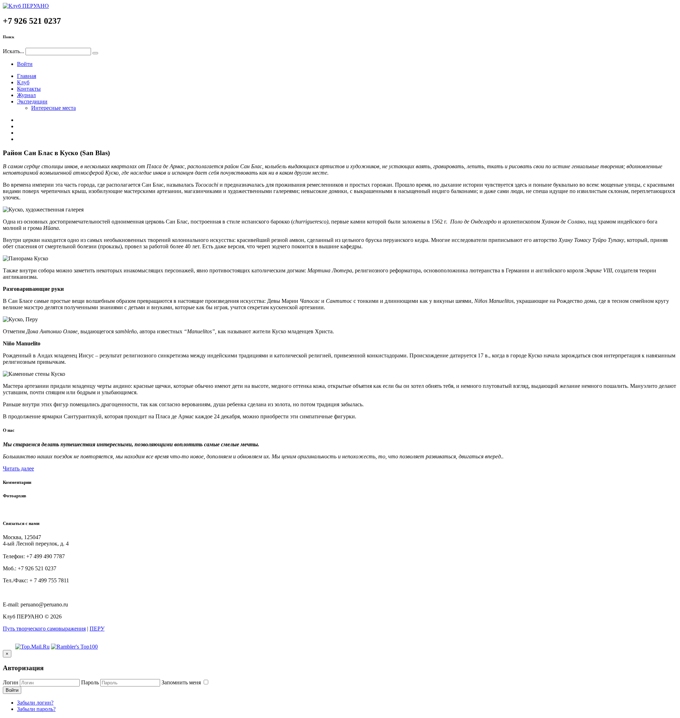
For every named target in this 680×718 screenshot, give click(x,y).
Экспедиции (32, 101)
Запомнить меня (182, 682)
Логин (10, 682)
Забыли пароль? (36, 709)
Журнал (26, 95)
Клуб (23, 82)
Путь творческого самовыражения (44, 629)
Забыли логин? (35, 703)
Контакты (29, 89)
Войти (25, 64)
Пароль (90, 682)
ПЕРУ (97, 629)
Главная (26, 76)
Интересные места (53, 108)
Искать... (13, 51)
